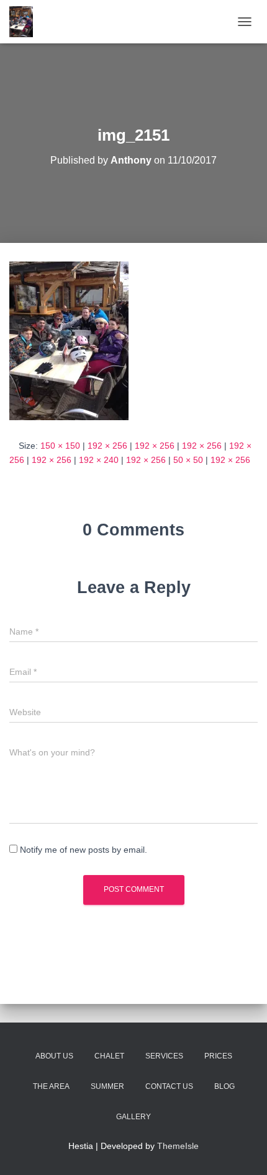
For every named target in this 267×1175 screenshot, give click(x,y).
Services (164, 1056)
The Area (51, 1086)
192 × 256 (107, 446)
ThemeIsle (178, 1146)
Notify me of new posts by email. (83, 850)
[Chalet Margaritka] (25, 21)
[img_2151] (69, 340)
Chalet (109, 1056)
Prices (218, 1056)
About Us (54, 1056)
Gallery (133, 1116)
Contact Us (169, 1086)
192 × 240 (99, 460)
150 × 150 (60, 446)
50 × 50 (188, 460)
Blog (224, 1086)
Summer (107, 1086)
